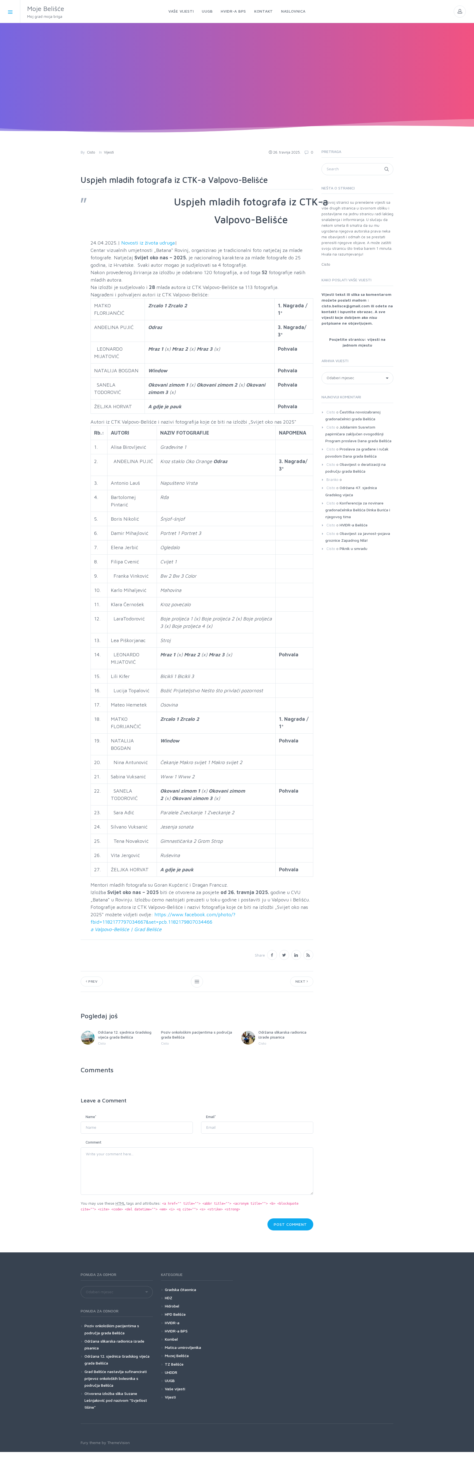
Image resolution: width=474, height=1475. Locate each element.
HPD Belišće (175, 1314)
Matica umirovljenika (183, 1347)
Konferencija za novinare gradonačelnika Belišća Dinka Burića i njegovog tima (357, 510)
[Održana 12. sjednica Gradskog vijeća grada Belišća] (88, 1038)
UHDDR (171, 1372)
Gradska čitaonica (180, 1289)
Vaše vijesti (175, 1388)
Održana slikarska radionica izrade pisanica (282, 1034)
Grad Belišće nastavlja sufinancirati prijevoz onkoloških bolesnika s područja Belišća (115, 1378)
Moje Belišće (45, 12)
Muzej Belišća (177, 1355)
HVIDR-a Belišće (354, 525)
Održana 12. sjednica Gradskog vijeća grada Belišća (124, 1034)
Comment (93, 1142)
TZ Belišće (174, 1364)
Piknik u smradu (353, 548)
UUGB (170, 1380)
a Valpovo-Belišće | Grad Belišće (126, 929)
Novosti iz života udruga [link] (148, 243)
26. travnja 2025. (287, 152)
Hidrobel (172, 1306)
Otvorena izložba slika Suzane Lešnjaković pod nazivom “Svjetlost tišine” (115, 1400)
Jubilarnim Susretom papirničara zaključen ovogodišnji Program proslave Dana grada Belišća (358, 434)
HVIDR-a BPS (176, 1331)
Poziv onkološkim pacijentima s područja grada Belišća (111, 1329)
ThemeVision (118, 1442)
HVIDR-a (172, 1322)
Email (211, 1116)
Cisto (91, 152)
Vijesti (109, 152)
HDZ (168, 1297)
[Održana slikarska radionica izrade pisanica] (248, 1038)
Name (91, 1116)
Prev (92, 981)
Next (300, 981)
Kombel (171, 1339)
